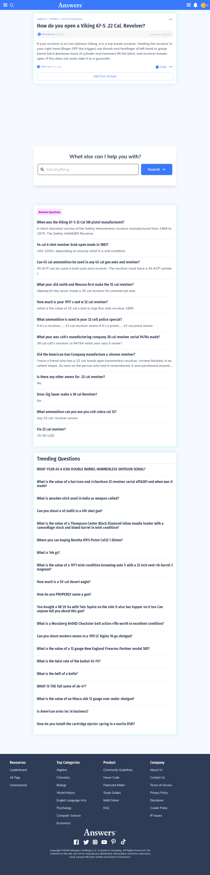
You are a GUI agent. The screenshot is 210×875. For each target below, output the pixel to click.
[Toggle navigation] (5, 5)
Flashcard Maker (114, 785)
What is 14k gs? (48, 552)
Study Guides (112, 793)
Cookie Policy (159, 808)
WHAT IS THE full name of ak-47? (61, 686)
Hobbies (54, 18)
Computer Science (69, 815)
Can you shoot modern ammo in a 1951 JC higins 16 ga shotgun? (84, 636)
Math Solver (111, 800)
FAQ (106, 808)
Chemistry (63, 777)
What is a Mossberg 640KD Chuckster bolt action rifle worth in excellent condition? (100, 623)
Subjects (42, 18)
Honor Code (111, 777)
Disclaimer (157, 800)
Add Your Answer (105, 76)
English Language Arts (71, 800)
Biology (61, 785)
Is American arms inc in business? (62, 711)
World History (66, 793)
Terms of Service (161, 785)
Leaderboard (18, 770)
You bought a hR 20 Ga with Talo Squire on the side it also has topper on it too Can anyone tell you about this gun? (100, 609)
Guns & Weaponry (72, 18)
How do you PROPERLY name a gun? (64, 594)
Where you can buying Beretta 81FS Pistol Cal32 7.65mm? (80, 540)
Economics (64, 823)
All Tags (15, 777)
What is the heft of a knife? (57, 673)
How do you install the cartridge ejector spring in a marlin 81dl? (86, 724)
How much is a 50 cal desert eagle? (63, 582)
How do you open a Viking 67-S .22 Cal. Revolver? (91, 26)
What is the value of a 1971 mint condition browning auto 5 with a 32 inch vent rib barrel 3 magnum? (105, 567)
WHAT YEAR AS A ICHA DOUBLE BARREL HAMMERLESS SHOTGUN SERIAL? (91, 469)
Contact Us (157, 777)
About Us (156, 770)
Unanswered (18, 785)
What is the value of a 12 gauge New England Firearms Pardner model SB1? (93, 648)
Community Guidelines (118, 770)
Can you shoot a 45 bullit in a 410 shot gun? (69, 511)
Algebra (62, 770)
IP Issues (156, 815)
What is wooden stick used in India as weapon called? (78, 498)
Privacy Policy (159, 793)
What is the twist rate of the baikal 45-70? (69, 661)
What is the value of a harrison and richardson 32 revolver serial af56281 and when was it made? (105, 483)
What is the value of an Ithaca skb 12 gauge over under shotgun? (85, 699)
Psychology (64, 808)
